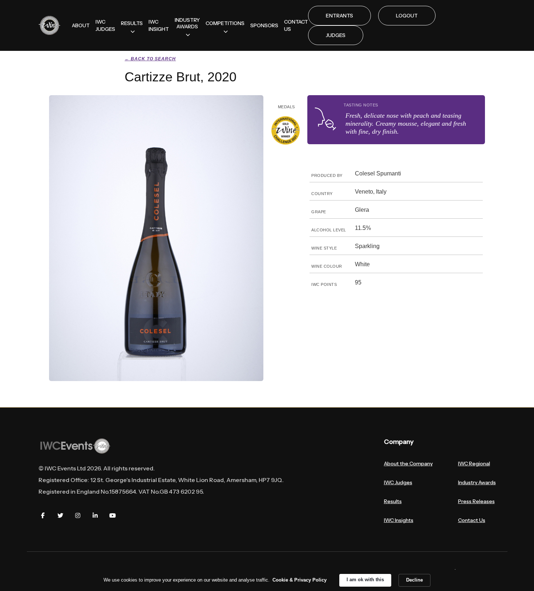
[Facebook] (43, 515)
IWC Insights (398, 520)
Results (393, 501)
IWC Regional (474, 463)
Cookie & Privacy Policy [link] (299, 580)
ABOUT (81, 25)
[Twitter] (60, 515)
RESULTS (132, 23)
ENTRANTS (339, 15)
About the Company (408, 463)
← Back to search (150, 58)
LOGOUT (407, 15)
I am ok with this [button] (365, 579)
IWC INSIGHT (159, 25)
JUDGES (335, 35)
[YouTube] (112, 515)
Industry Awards (477, 482)
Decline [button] (414, 580)
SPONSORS (264, 25)
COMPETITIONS (225, 23)
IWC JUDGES (105, 25)
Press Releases (476, 501)
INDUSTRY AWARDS (187, 23)
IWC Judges (398, 482)
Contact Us (471, 520)
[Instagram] (77, 515)
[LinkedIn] (95, 515)
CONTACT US (296, 25)
